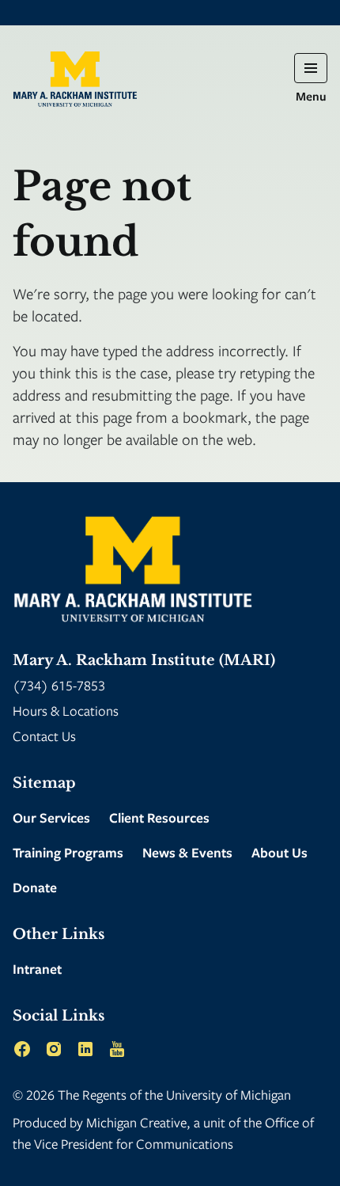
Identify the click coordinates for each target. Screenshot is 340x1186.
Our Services (51, 817)
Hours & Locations (66, 710)
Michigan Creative (136, 1122)
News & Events (187, 852)
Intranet (37, 969)
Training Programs (68, 852)
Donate (35, 887)
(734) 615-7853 (59, 685)
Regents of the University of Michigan (186, 1094)
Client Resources (159, 817)
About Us (279, 852)
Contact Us (44, 736)
